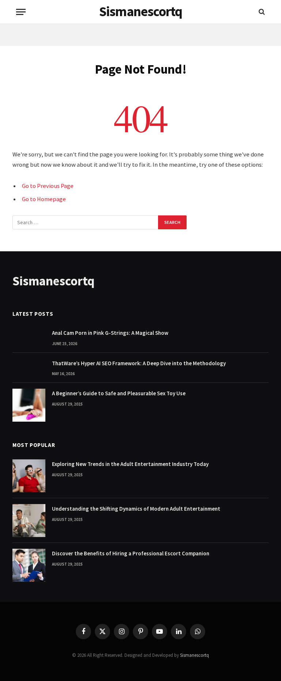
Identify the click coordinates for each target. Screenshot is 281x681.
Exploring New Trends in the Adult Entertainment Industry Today (130, 463)
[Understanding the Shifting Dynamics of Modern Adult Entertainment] (28, 520)
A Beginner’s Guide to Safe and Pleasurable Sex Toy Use (119, 393)
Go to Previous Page (48, 186)
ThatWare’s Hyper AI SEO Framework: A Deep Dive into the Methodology (139, 363)
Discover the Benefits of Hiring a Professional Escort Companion (130, 553)
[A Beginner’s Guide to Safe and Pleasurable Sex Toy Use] (28, 405)
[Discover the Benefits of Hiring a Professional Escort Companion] (28, 565)
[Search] (261, 12)
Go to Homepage (44, 199)
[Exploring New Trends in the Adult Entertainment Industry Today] (28, 475)
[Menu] (21, 12)
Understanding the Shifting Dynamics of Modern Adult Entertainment (136, 508)
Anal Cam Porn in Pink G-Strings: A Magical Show (110, 332)
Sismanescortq (194, 655)
